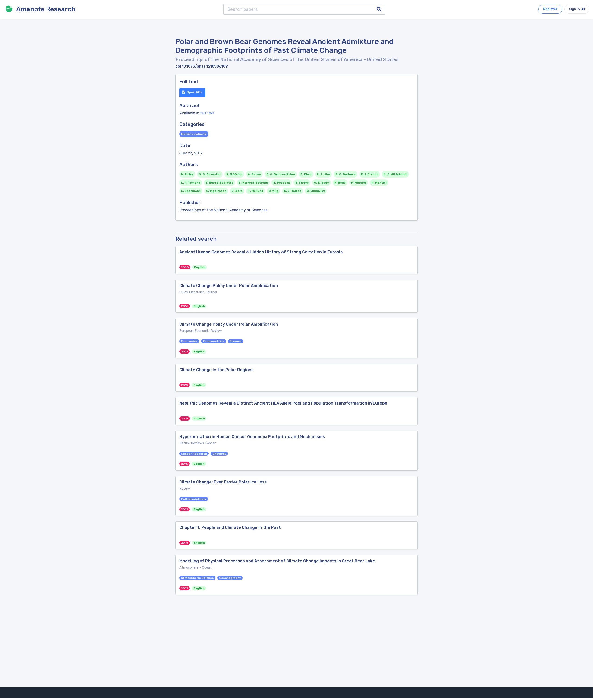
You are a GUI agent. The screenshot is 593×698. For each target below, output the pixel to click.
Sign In (574, 9)
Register (550, 9)
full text (207, 113)
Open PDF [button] (194, 92)
